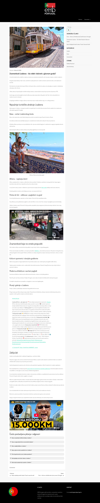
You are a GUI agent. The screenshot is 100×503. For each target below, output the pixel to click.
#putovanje (28, 340)
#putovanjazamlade (25, 342)
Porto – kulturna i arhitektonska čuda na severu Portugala (79, 36)
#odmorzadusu (42, 342)
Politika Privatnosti (70, 63)
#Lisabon (49, 302)
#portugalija (23, 340)
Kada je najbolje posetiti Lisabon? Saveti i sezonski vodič (78, 44)
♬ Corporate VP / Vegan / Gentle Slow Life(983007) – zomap (25, 347)
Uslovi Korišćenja (70, 66)
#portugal (19, 340)
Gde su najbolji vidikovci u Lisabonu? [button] (19, 446)
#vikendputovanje (38, 340)
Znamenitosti (86, 19)
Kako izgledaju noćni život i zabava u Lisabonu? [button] (21, 458)
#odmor (33, 340)
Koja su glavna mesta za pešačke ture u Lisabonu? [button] (22, 450)
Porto (68, 54)
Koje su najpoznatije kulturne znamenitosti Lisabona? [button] (22, 442)
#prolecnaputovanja (16, 344)
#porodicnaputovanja (16, 342)
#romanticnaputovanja (34, 342)
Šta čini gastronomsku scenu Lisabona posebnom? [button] (22, 454)
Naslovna (80, 19)
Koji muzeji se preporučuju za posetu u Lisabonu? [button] (21, 462)
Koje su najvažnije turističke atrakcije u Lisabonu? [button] (21, 437)
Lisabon (68, 51)
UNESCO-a (37, 250)
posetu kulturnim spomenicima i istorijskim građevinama (38, 368)
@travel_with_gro (15, 298)
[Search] (68, 30)
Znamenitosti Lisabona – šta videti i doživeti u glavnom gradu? (78, 40)
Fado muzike (44, 187)
